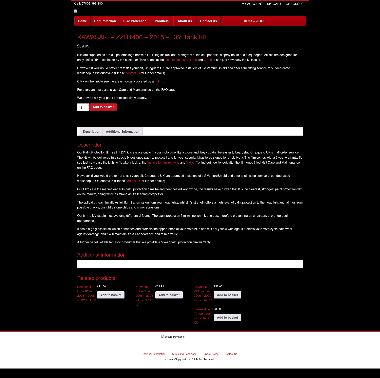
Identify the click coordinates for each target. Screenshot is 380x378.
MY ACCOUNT (252, 3)
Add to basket (103, 107)
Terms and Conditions (184, 354)
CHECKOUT (295, 3)
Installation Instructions (181, 59)
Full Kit (159, 81)
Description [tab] (91, 131)
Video (208, 59)
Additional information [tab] (122, 131)
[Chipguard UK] (75, 10)
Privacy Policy (210, 354)
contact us (133, 73)
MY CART (274, 3)
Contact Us (231, 354)
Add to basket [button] (110, 295)
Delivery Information (154, 354)
